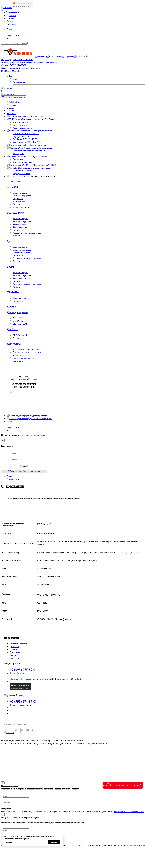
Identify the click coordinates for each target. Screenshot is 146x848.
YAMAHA (13, 292)
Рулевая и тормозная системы (27, 232)
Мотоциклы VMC (21, 122)
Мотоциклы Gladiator (23, 170)
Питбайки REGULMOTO (25, 139)
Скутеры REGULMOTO (24, 136)
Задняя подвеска (21, 224)
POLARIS (17, 318)
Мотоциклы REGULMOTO (26, 133)
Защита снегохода (21, 227)
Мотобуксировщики (22, 162)
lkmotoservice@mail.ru (20, 705)
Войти (24, 467)
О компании (16, 652)
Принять (54, 842)
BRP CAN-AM (20, 323)
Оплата (13, 649)
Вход (15, 79)
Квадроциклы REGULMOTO (27, 142)
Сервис (13, 655)
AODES (11, 306)
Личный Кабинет (18, 643)
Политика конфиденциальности (91, 743)
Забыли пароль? (15, 471)
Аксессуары (18, 153)
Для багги (12, 329)
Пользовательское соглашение (129, 811)
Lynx (10, 241)
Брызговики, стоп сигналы (26, 349)
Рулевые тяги (19, 201)
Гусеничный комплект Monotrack (29, 150)
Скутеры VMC (20, 125)
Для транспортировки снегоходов (23, 359)
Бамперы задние (20, 192)
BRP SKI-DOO (15, 212)
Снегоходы (18, 159)
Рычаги (16, 204)
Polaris (10, 266)
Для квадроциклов (17, 312)
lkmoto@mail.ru (17, 673)
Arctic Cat (12, 187)
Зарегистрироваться (31, 471)
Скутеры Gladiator (21, 173)
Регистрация (19, 81)
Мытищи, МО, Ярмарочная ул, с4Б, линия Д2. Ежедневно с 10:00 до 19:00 (46, 679)
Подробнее (8, 842)
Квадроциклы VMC (22, 127)
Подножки (18, 198)
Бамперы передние (22, 195)
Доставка (14, 646)
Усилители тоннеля (22, 207)
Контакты (14, 658)
